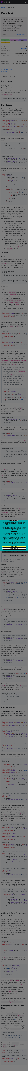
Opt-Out (14, 543)
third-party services (17, 539)
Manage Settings (14, 548)
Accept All (14, 546)
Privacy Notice (8, 538)
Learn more (14, 531)
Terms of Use (20, 538)
